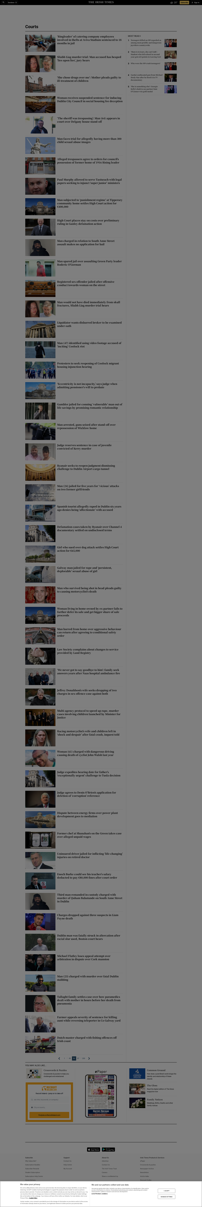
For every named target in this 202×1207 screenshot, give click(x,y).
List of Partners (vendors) (100, 1194)
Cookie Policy (33, 1198)
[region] (101, 1194)
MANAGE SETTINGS (166, 1196)
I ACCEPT (166, 1191)
